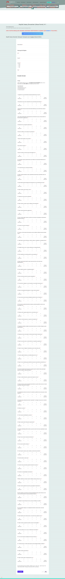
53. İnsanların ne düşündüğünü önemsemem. (25, 471)
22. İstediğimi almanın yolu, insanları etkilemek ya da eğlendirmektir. (29, 247)
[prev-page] (31, 8)
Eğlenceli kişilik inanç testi (52, 6)
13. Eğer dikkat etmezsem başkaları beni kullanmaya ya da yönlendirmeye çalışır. (31, 182)
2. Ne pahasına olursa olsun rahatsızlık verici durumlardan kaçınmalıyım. (29, 101)
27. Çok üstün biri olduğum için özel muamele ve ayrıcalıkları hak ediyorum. (30, 283)
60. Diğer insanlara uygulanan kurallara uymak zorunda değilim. (28, 522)
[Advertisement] (32, 17)
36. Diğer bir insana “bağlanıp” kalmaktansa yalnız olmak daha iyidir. (29, 348)
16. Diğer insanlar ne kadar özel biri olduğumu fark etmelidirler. (28, 203)
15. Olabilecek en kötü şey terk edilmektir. (24, 196)
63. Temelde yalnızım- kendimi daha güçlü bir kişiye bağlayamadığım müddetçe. (31, 543)
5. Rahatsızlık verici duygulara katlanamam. (24, 124)
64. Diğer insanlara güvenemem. (23, 550)
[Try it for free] (45, 572)
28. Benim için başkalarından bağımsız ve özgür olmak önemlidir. (28, 290)
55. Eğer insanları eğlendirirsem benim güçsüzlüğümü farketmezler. (28, 485)
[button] (58, 2)
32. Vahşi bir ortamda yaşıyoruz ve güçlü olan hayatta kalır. (27, 319)
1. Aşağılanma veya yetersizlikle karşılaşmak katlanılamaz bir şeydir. (29, 94)
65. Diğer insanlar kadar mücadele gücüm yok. (25, 557)
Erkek (19, 64)
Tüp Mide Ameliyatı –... (13, 6)
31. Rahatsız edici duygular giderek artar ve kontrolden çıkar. (27, 312)
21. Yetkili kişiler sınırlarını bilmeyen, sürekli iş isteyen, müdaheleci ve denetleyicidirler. (32, 240)
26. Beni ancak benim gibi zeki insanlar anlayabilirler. (26, 276)
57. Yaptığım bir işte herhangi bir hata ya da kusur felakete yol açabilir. (29, 500)
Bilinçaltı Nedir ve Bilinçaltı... (26, 6)
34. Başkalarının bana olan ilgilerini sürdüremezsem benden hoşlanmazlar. (30, 334)
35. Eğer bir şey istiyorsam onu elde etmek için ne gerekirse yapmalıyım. (29, 341)
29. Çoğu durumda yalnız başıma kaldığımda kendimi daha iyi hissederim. (30, 297)
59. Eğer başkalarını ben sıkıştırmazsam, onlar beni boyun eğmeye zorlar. (29, 515)
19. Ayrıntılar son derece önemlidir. (23, 225)
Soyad (18, 58)
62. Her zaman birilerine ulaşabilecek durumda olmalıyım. (27, 536)
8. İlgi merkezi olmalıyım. (21, 145)
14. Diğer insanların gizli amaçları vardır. (24, 189)
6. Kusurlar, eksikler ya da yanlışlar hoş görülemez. (26, 131)
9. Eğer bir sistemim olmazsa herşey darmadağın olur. (26, 152)
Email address (20, 44)
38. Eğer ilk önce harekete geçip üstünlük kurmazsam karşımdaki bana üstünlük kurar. (31, 362)
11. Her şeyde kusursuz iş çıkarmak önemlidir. (25, 167)
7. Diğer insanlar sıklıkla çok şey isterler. (24, 138)
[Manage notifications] (1, 577)
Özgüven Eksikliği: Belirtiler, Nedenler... (39, 6)
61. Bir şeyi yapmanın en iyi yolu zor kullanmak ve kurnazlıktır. (27, 529)
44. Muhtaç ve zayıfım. (21, 408)
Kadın (19, 65)
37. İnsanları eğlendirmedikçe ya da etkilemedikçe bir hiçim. (27, 355)
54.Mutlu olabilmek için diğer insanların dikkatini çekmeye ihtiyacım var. (29, 478)
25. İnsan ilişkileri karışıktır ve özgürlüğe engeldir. (25, 269)
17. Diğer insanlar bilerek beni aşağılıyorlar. (24, 210)
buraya (48, 30)
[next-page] (33, 8)
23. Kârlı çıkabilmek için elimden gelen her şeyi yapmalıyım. (27, 254)
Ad (18, 53)
